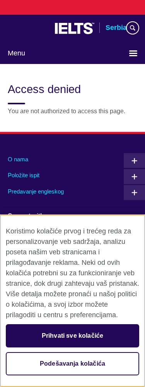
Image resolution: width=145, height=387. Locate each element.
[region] (72, 300)
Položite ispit (23, 175)
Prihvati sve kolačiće (72, 335)
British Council (27, 28)
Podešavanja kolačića (72, 363)
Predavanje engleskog (36, 191)
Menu (16, 53)
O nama (18, 159)
